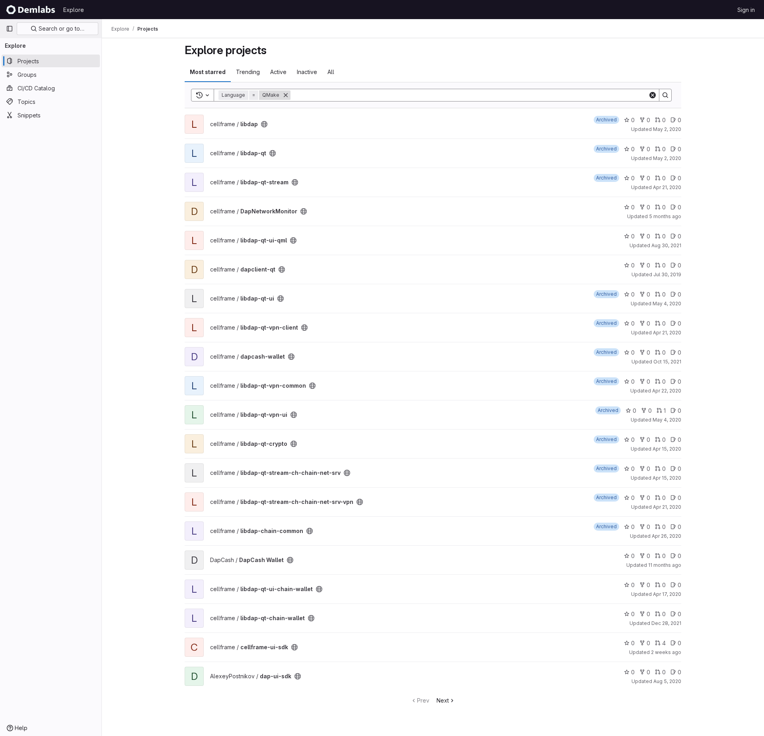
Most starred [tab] (208, 71)
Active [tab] (278, 71)
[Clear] (652, 95)
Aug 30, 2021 (666, 245)
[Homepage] (30, 9)
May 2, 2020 (667, 129)
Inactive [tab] (307, 71)
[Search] (665, 95)
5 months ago (665, 216)
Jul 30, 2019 (667, 274)
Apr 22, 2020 (666, 391)
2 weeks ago (666, 652)
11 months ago (664, 565)
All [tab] (330, 71)
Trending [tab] (248, 71)
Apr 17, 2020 (667, 594)
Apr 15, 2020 (667, 449)
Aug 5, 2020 (667, 681)
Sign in (746, 9)
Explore (73, 9)
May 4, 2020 (667, 304)
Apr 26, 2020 (666, 536)
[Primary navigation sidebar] (9, 28)
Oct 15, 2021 (667, 362)
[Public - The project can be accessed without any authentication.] (264, 124)
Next (443, 700)
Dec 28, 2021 (666, 623)
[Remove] (285, 95)
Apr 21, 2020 (667, 187)
